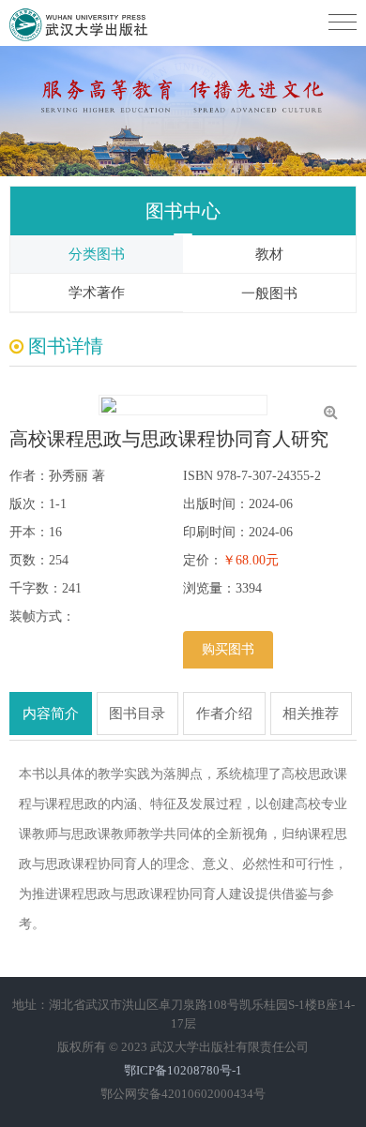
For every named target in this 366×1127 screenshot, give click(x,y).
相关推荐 (310, 713)
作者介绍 (224, 713)
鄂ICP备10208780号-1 (183, 1070)
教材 (269, 254)
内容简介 (51, 713)
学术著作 (97, 292)
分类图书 (97, 254)
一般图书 (269, 293)
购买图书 (228, 649)
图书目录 (137, 713)
